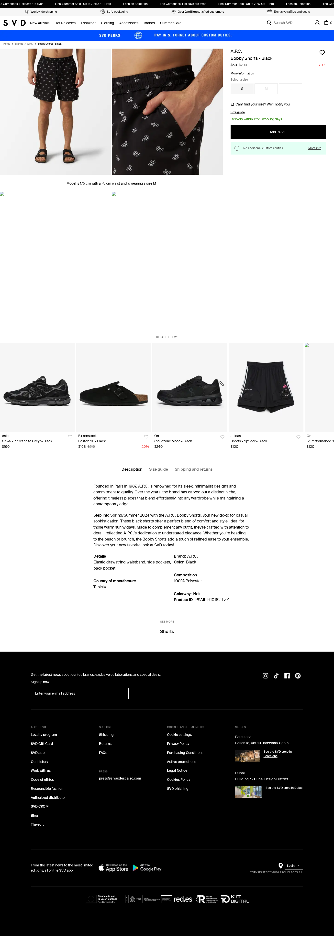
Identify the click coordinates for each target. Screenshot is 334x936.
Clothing (107, 23)
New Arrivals (39, 23)
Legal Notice (177, 771)
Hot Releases (65, 23)
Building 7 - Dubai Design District (261, 779)
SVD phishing (178, 789)
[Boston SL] (113, 387)
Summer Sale (170, 23)
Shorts (167, 631)
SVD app (38, 753)
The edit (37, 824)
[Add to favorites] (322, 52)
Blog (34, 815)
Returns (105, 744)
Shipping (106, 735)
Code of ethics (42, 780)
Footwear (88, 23)
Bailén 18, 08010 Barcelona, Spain (262, 743)
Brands (149, 23)
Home (6, 43)
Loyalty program (44, 735)
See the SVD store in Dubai (284, 788)
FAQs (103, 753)
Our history (39, 762)
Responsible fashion (47, 789)
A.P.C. (30, 43)
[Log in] (317, 22)
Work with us (41, 771)
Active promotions (181, 762)
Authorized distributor (48, 798)
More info (314, 148)
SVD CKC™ (39, 806)
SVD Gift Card (42, 744)
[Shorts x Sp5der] (266, 387)
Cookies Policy (178, 780)
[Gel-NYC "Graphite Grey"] (37, 387)
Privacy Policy (178, 744)
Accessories (128, 23)
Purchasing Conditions (185, 753)
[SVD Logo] (14, 23)
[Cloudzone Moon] (189, 387)
